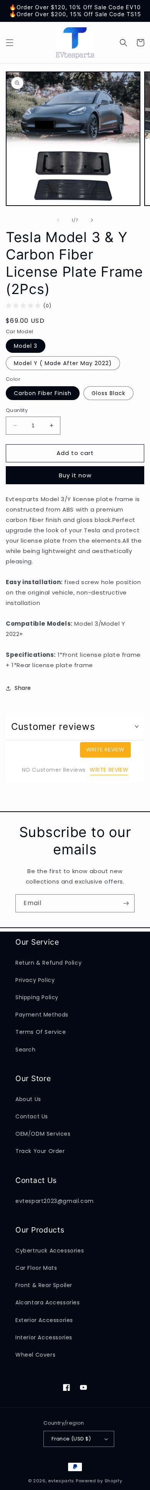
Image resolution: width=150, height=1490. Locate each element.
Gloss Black (108, 393)
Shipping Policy (36, 997)
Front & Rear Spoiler (43, 1285)
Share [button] (23, 688)
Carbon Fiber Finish (43, 393)
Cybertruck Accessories (49, 1250)
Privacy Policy (35, 980)
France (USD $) (71, 1438)
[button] (9, 42)
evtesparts (61, 1481)
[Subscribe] (125, 903)
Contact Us (31, 1116)
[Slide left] (58, 220)
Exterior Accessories (44, 1320)
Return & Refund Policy (48, 963)
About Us (28, 1099)
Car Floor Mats (36, 1268)
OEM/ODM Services (43, 1134)
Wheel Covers (35, 1355)
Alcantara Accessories (47, 1302)
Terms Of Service (40, 1032)
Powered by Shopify (99, 1481)
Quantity (17, 410)
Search (25, 1049)
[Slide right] (91, 220)
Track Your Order (40, 1151)
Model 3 (25, 346)
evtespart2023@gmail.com (54, 1201)
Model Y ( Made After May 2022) (63, 363)
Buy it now (75, 475)
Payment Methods (41, 1014)
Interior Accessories (43, 1337)
